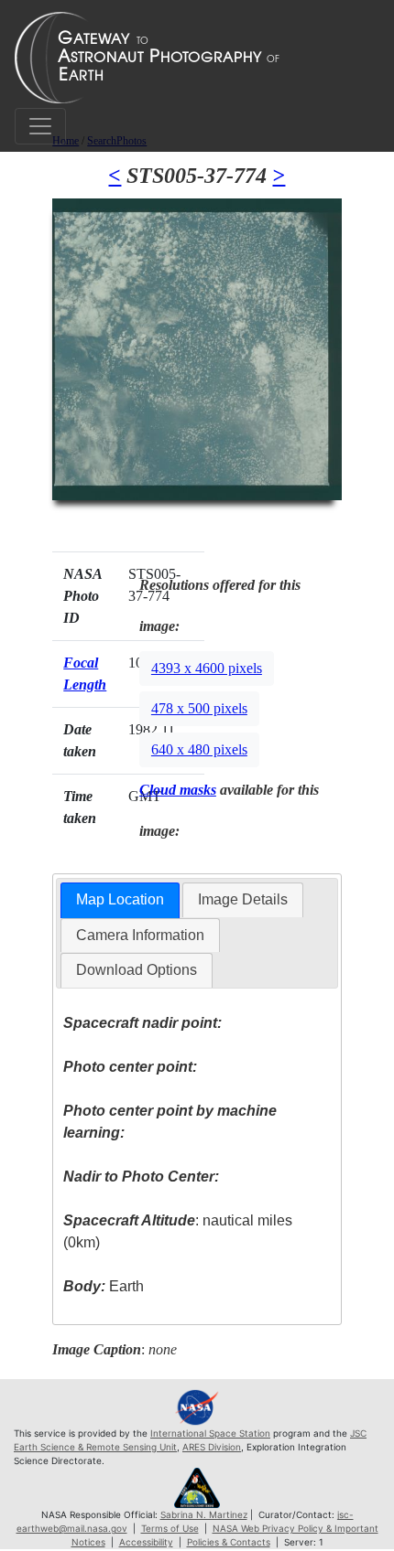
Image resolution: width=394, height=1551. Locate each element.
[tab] (120, 900)
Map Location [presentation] (120, 899)
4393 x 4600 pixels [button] (206, 668)
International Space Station (210, 1433)
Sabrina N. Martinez (203, 1514)
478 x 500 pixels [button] (199, 708)
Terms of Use (170, 1528)
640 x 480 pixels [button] (199, 749)
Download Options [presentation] (136, 970)
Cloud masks (177, 789)
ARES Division (211, 1446)
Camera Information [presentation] (140, 935)
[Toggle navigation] (40, 126)
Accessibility (146, 1541)
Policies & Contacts (228, 1541)
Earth (103, 1286)
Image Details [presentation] (243, 899)
